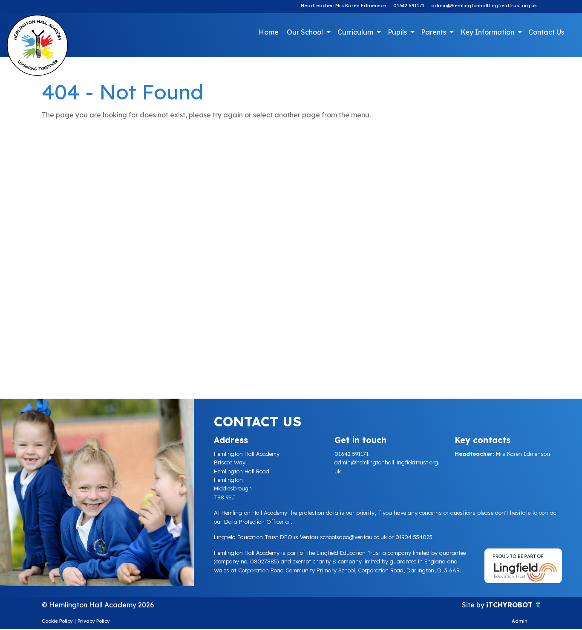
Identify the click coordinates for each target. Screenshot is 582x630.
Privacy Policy (94, 621)
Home (269, 32)
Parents (433, 32)
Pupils (397, 32)
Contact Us (546, 32)
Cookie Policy (57, 621)
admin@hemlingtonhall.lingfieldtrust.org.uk (484, 6)
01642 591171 (408, 6)
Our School (305, 32)
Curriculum (355, 32)
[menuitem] (269, 32)
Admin (519, 621)
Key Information (487, 32)
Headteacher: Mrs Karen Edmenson (343, 6)
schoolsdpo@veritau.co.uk (353, 537)
